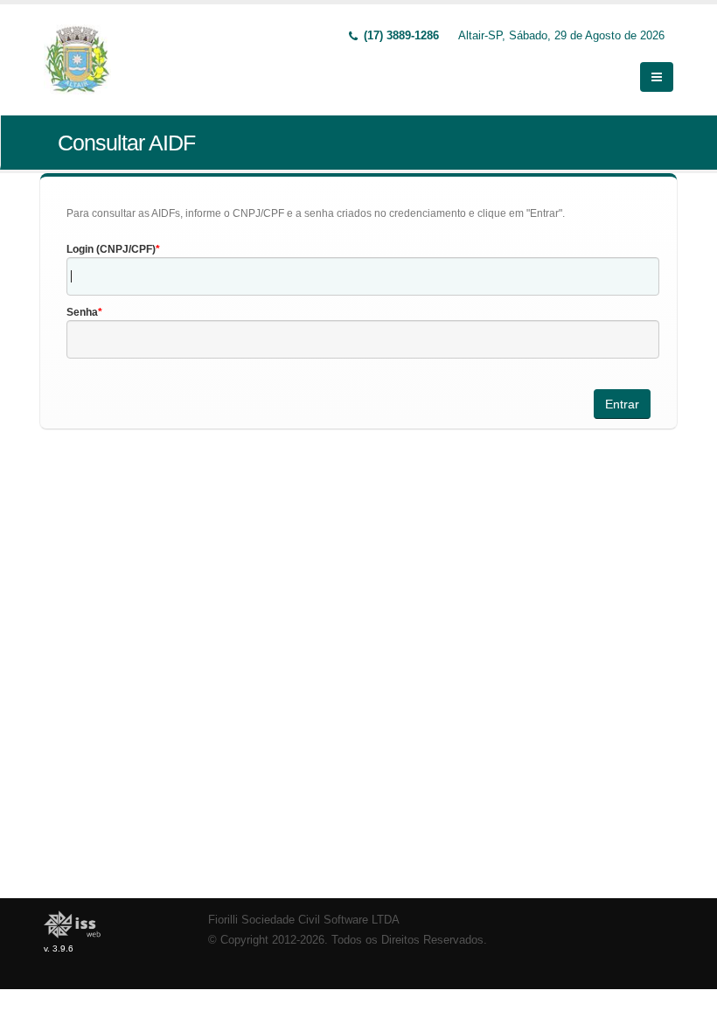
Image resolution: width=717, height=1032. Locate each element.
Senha (82, 312)
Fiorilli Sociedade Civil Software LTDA (304, 920)
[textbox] (362, 276)
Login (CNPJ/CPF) (111, 249)
